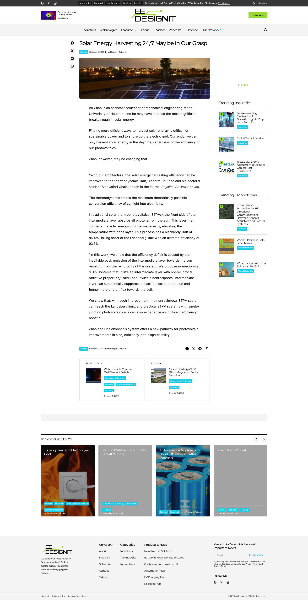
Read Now (224, 3)
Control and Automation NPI (161, 564)
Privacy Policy (252, 564)
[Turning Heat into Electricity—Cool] (68, 481)
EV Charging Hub (154, 577)
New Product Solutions (158, 551)
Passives (127, 3)
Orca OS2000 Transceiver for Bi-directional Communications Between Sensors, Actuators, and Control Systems (251, 215)
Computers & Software (180, 381)
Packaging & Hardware (77, 503)
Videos (103, 577)
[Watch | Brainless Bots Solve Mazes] (226, 246)
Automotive (85, 3)
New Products (112, 3)
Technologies (128, 557)
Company (106, 545)
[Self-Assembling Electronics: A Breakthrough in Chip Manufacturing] (226, 119)
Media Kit (105, 557)
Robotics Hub (152, 583)
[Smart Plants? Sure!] (240, 481)
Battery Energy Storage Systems (164, 557)
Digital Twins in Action (250, 138)
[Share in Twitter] (72, 51)
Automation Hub (154, 570)
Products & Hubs (155, 545)
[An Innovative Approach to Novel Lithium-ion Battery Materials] (183, 481)
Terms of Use (220, 566)
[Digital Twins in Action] (226, 144)
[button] (259, 3)
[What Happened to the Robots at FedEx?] (226, 269)
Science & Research (126, 384)
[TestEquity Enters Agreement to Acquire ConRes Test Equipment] (226, 167)
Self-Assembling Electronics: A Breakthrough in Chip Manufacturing (250, 118)
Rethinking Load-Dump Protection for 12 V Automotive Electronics (181, 3)
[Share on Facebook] (72, 43)
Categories (127, 545)
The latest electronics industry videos (67, 13)
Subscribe (105, 564)
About (103, 551)
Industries (242, 127)
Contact (104, 570)
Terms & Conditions (77, 596)
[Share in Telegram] (72, 59)
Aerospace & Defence (115, 378)
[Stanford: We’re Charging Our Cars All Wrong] (125, 481)
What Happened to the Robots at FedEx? (251, 265)
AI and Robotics (245, 247)
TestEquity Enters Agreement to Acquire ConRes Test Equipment (251, 166)
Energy (83, 52)
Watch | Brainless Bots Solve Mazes (251, 242)
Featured (98, 3)
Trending (138, 3)
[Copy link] (72, 66)
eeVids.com (63, 18)
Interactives (127, 564)
